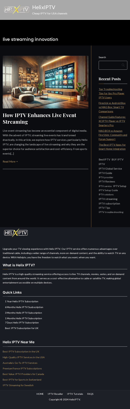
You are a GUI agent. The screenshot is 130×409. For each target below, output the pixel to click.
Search (102, 57)
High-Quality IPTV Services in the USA (24, 357)
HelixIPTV (43, 7)
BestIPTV (104, 159)
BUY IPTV (117, 159)
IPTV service (105, 186)
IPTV (102, 164)
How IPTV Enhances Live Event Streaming (39, 118)
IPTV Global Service (110, 168)
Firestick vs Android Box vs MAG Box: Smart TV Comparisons (112, 107)
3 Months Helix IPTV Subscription (23, 312)
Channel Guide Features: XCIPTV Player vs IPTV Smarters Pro (112, 121)
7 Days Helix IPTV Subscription (22, 322)
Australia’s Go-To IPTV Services (20, 362)
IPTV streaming (108, 198)
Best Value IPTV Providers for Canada (23, 374)
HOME (40, 393)
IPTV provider (106, 177)
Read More (9, 161)
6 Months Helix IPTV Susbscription (24, 307)
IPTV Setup (119, 186)
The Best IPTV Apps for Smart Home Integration (112, 146)
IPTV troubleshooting (111, 212)
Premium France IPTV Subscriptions (22, 368)
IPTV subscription (109, 203)
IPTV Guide (105, 173)
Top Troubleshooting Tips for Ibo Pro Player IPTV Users (111, 93)
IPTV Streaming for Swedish (18, 385)
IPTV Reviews (107, 181)
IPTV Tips (104, 207)
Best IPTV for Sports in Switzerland (22, 379)
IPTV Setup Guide (108, 190)
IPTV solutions (106, 194)
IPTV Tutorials (75, 393)
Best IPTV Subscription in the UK (21, 351)
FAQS (90, 393)
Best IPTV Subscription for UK (21, 328)
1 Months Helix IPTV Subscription (23, 318)
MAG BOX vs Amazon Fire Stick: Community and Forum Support (113, 135)
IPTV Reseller (55, 393)
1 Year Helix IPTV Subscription (21, 301)
